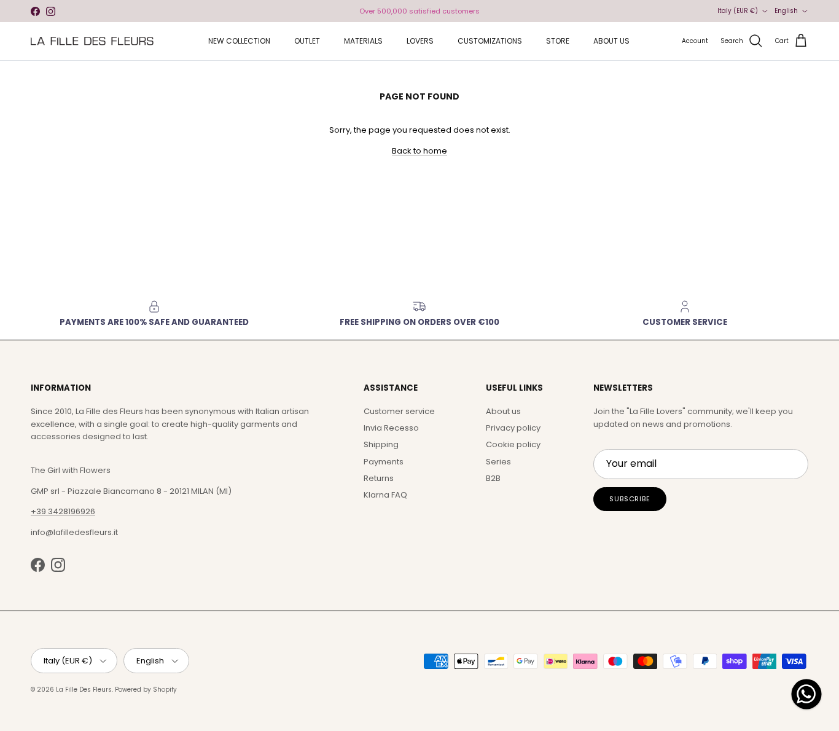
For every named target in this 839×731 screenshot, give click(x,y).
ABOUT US (611, 41)
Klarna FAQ (385, 495)
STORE (557, 41)
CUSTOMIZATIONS (490, 41)
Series (498, 461)
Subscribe (629, 499)
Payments (384, 461)
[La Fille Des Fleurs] (92, 41)
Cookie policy (513, 444)
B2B (493, 478)
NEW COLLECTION (239, 41)
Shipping (381, 444)
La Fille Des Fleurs (84, 689)
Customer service (399, 411)
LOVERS (420, 41)
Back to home (419, 151)
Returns (379, 478)
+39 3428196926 (63, 511)
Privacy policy (513, 428)
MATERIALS (363, 41)
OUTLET (307, 41)
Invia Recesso (391, 428)
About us (503, 411)
